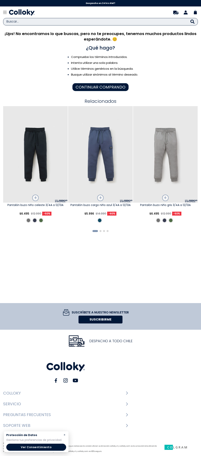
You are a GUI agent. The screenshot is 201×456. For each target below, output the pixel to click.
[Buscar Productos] (192, 21)
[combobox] (100, 21)
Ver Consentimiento (36, 447)
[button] (95, 231)
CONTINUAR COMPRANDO (100, 87)
